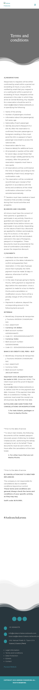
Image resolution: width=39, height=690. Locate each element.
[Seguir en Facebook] (14, 619)
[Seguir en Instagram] (19, 619)
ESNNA (8, 659)
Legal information (12, 650)
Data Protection (11, 656)
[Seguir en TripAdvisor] (25, 619)
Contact (8, 661)
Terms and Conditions (14, 653)
